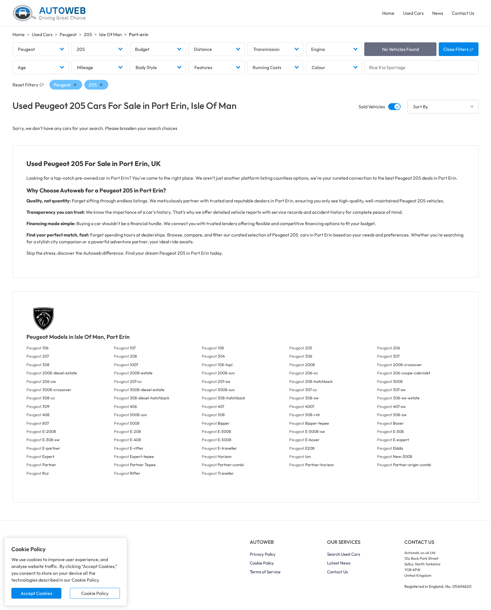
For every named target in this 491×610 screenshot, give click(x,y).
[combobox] (40, 49)
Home (388, 13)
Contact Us (463, 13)
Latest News (338, 563)
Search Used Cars (343, 554)
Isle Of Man (110, 34)
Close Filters (456, 49)
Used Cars (413, 13)
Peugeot (68, 34)
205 (88, 34)
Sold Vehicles (372, 106)
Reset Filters (25, 85)
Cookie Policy (95, 593)
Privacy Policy (263, 554)
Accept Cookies (36, 593)
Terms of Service (265, 571)
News (437, 13)
